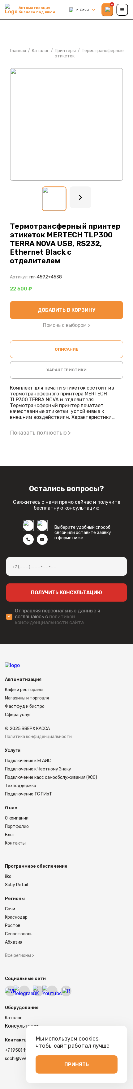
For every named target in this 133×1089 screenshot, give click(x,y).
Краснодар (16, 917)
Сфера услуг (18, 714)
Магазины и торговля (27, 698)
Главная (18, 50)
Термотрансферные (103, 50)
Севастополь (18, 934)
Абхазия (13, 942)
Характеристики (66, 370)
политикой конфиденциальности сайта (49, 619)
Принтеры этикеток (65, 53)
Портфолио (17, 826)
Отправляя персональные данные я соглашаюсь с (57, 616)
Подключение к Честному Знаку (38, 769)
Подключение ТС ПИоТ (28, 794)
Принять (76, 1064)
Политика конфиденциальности (38, 736)
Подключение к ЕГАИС (28, 760)
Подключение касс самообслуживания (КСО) (51, 777)
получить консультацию (66, 592)
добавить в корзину (66, 310)
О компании (16, 818)
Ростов (12, 925)
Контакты (15, 843)
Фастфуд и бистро (25, 706)
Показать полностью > (40, 432)
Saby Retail (16, 884)
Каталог (40, 50)
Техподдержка (20, 785)
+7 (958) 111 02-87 (24, 1050)
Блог (10, 834)
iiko (8, 876)
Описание (66, 349)
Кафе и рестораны (24, 689)
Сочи (10, 909)
